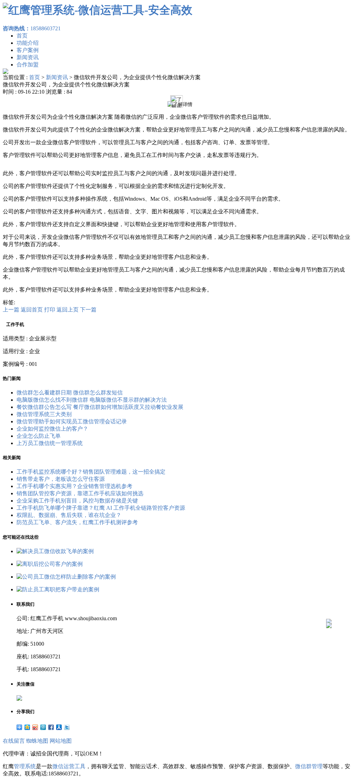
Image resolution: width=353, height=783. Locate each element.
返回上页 (68, 310)
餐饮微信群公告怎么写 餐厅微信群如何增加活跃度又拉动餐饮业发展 (100, 407)
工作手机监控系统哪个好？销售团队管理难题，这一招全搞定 (91, 472)
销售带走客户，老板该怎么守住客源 (61, 479)
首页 (22, 36)
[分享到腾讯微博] (43, 727)
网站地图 (61, 741)
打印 (49, 310)
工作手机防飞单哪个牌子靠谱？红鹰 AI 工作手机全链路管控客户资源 (101, 508)
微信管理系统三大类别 (44, 414)
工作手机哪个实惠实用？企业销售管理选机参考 (74, 486)
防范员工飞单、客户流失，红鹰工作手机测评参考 (77, 522)
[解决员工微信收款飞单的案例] (55, 551)
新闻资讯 (28, 57)
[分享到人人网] (59, 727)
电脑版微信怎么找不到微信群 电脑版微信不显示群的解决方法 (92, 400)
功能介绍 (28, 43)
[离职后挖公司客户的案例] (50, 564)
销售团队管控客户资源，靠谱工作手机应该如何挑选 (80, 493)
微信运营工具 (68, 766)
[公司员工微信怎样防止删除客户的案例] (66, 577)
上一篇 (11, 310)
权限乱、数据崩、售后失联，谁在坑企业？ (69, 515)
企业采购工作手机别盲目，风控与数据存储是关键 (77, 501)
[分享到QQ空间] (27, 727)
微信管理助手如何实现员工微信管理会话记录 (72, 421)
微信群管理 (309, 766)
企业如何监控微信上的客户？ (52, 429)
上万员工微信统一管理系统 (50, 443)
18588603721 (32, 28)
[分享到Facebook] (51, 727)
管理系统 (25, 766)
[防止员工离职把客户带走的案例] (58, 589)
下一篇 (88, 310)
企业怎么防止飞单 (39, 436)
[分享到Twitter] (67, 727)
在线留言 (14, 741)
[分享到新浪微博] (35, 727)
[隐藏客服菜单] (329, 603)
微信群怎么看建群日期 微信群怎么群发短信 (70, 392)
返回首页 (32, 310)
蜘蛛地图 (37, 741)
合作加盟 (28, 64)
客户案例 (28, 50)
